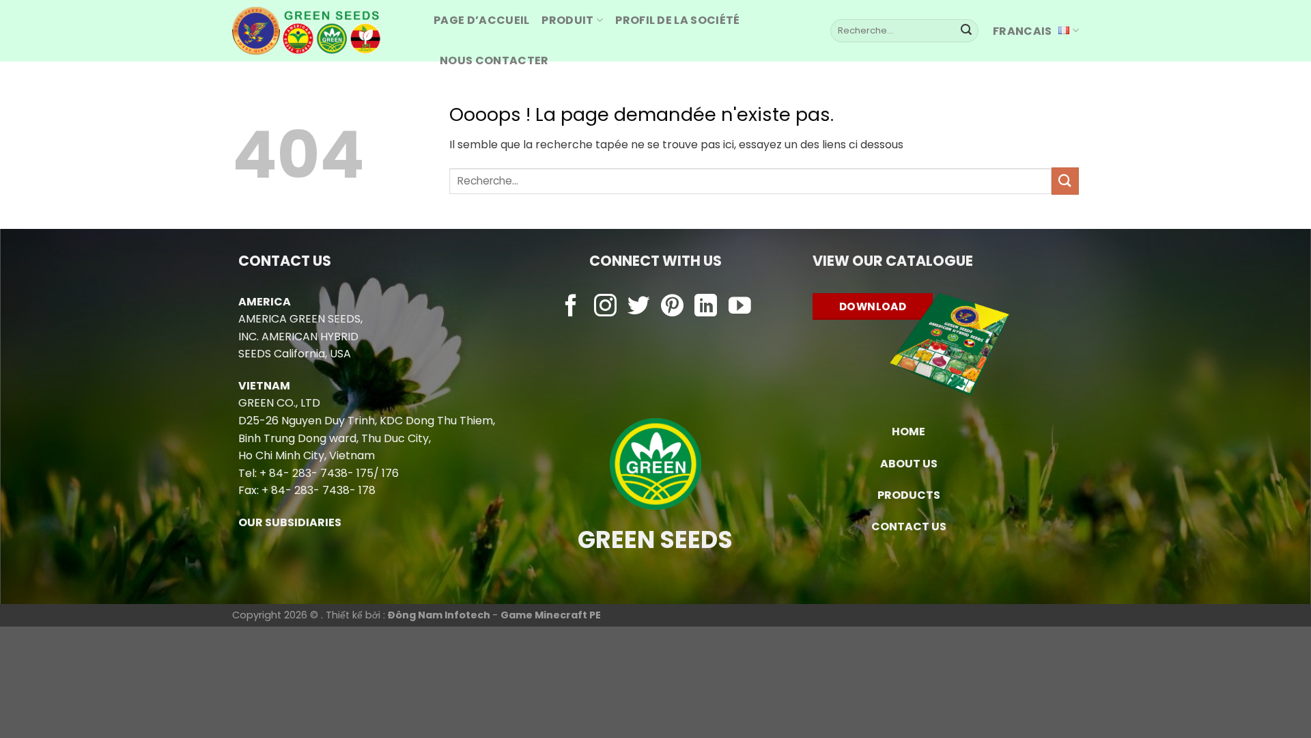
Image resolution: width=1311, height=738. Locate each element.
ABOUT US (909, 464)
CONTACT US (908, 526)
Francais (1022, 31)
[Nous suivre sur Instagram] (605, 307)
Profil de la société (677, 20)
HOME (908, 431)
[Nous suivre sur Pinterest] (672, 307)
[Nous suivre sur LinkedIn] (705, 307)
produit (567, 20)
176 (390, 473)
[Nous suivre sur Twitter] (639, 307)
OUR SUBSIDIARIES (289, 522)
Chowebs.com (655, 334)
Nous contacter (494, 60)
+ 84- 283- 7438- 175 (316, 473)
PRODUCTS (908, 495)
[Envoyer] (966, 30)
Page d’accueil (481, 20)
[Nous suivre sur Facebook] (571, 307)
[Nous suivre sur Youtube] (740, 307)
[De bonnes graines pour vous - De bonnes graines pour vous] (322, 31)
